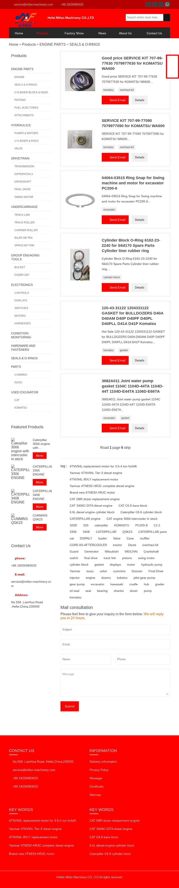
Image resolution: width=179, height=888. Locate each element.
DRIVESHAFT (22, 181)
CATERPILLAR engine (85, 518)
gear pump (77, 584)
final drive (91, 558)
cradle (133, 584)
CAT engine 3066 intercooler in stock (132, 518)
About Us (125, 33)
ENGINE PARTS (53, 44)
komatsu (108, 90)
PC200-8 (141, 525)
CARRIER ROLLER (26, 230)
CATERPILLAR (106, 532)
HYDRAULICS (21, 125)
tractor (117, 545)
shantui (119, 591)
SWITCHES (21, 308)
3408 (86, 532)
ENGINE (19, 77)
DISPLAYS (20, 300)
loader (102, 538)
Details (139, 100)
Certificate (96, 786)
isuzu (90, 571)
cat (72, 538)
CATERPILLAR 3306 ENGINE (42, 470)
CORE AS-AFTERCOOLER (88, 545)
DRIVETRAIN (20, 158)
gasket (124, 350)
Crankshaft (151, 551)
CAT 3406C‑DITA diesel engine (91, 505)
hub (146, 584)
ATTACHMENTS (24, 115)
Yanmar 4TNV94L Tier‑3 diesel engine (96, 473)
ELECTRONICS (22, 285)
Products (42, 33)
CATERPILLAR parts (152, 532)
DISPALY (86, 538)
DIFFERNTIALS (23, 174)
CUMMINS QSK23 (40, 517)
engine (90, 577)
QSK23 (127, 532)
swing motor (146, 558)
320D (73, 525)
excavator (109, 209)
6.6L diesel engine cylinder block (92, 512)
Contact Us (154, 33)
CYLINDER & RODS (26, 140)
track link (110, 558)
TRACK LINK (22, 214)
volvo (103, 571)
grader (159, 584)
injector (75, 577)
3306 (73, 532)
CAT (16, 400)
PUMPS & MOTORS (26, 133)
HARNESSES (22, 323)
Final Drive (155, 571)
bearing (102, 591)
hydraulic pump (151, 564)
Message (96, 778)
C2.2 (157, 525)
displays (115, 564)
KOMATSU (20, 407)
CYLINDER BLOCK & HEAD (31, 92)
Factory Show (74, 33)
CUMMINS (20, 374)
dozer (134, 591)
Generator (91, 551)
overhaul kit (127, 90)
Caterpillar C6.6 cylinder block (141, 512)
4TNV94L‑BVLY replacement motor (94, 479)
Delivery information (103, 761)
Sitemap (95, 794)
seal (88, 591)
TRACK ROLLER (24, 222)
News (102, 33)
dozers (106, 577)
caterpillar (101, 525)
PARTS (16, 366)
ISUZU (18, 382)
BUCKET (19, 267)
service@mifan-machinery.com (33, 4)
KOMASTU (121, 525)
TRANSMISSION (24, 166)
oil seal (74, 591)
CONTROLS (21, 292)
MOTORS (20, 315)
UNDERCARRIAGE (24, 207)
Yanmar (75, 571)
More (39, 455)
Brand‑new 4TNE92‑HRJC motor (92, 492)
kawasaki (116, 584)
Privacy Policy (99, 770)
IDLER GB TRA (23, 237)
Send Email (115, 99)
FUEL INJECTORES (26, 107)
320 (85, 525)
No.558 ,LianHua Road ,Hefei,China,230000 (43, 761)
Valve (116, 538)
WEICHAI (131, 551)
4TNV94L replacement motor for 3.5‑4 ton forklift (103, 466)
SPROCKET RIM (24, 245)
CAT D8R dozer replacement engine (95, 499)
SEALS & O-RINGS (84, 44)
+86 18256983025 (72, 4)
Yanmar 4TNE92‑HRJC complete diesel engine (102, 486)
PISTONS (20, 100)
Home (19, 33)
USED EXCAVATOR (24, 392)
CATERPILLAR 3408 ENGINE (42, 495)
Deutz (132, 545)
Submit (69, 706)
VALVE (18, 148)
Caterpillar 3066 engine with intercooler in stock (42, 444)
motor (131, 564)
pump (148, 591)
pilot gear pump (144, 577)
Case (130, 538)
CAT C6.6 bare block (133, 505)
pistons (127, 558)
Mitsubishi (112, 551)
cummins (119, 571)
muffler (145, 538)
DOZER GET (21, 274)
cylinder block (111, 277)
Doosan (137, 571)
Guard (74, 551)
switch (74, 558)
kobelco (122, 577)
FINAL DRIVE (22, 189)
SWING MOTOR (23, 197)
